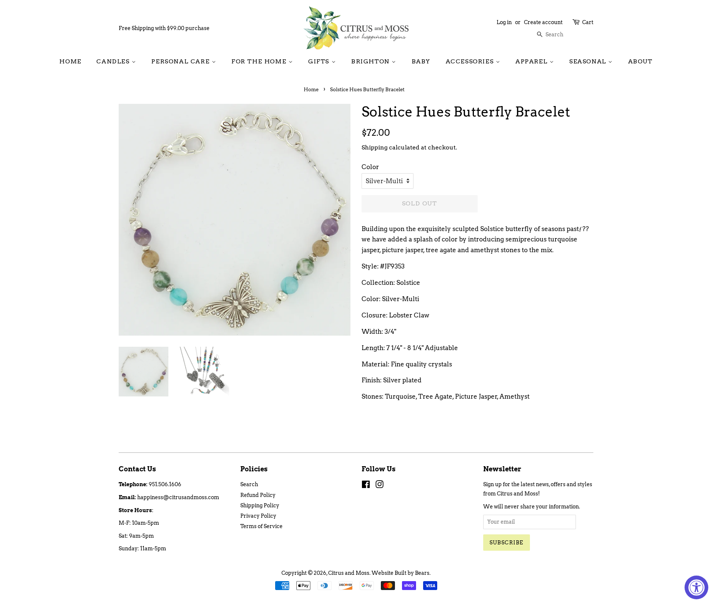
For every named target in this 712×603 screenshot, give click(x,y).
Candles (114, 61)
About (640, 61)
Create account (543, 22)
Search (249, 484)
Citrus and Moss (348, 573)
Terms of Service (261, 526)
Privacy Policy (258, 516)
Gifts (320, 61)
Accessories (471, 61)
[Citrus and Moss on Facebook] (366, 485)
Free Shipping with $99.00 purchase (164, 28)
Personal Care (181, 61)
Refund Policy (258, 495)
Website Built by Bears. (401, 573)
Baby (421, 61)
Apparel (532, 61)
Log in (504, 22)
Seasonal (588, 61)
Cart (587, 22)
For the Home (260, 61)
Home (70, 61)
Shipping (375, 147)
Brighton (371, 61)
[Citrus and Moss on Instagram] (379, 485)
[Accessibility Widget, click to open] (696, 587)
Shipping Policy (259, 505)
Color (370, 167)
